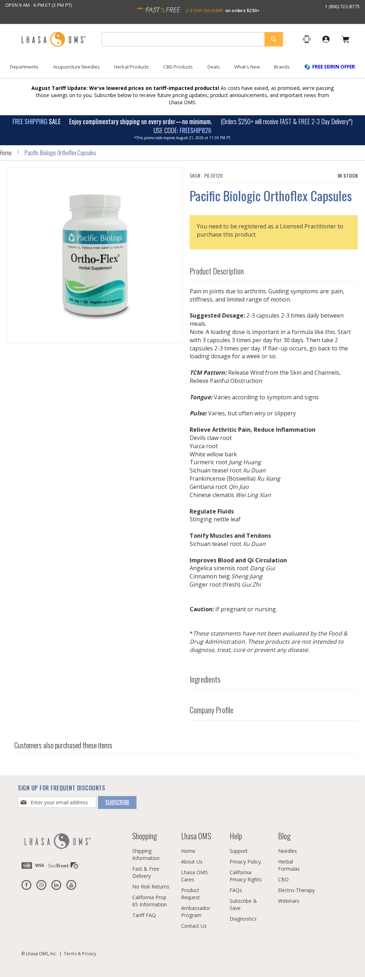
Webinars (288, 900)
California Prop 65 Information (149, 901)
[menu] (182, 70)
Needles (287, 850)
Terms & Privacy (80, 954)
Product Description (217, 271)
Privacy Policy (245, 861)
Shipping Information (146, 854)
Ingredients (205, 679)
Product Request (190, 894)
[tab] (274, 269)
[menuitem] (24, 67)
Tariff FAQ (144, 915)
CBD (283, 879)
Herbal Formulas (289, 865)
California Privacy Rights (246, 876)
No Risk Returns (150, 886)
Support (239, 850)
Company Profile (211, 709)
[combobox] (192, 39)
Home (6, 152)
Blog (284, 835)
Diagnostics (243, 918)
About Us (191, 861)
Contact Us (194, 925)
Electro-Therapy (296, 890)
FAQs (236, 890)
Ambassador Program (195, 911)
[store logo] (53, 40)
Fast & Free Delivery (145, 872)
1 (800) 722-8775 (342, 6)
